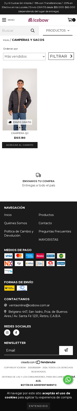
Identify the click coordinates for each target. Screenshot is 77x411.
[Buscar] (32, 30)
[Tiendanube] (38, 363)
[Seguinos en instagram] (7, 332)
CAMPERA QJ (19, 133)
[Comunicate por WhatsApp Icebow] (68, 379)
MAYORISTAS (48, 240)
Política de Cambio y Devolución (18, 233)
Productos (46, 215)
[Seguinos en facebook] (16, 332)
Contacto (45, 223)
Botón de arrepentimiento (38, 385)
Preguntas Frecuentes (55, 231)
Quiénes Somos (15, 223)
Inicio (6, 39)
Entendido (38, 405)
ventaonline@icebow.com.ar (29, 305)
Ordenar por (10, 48)
